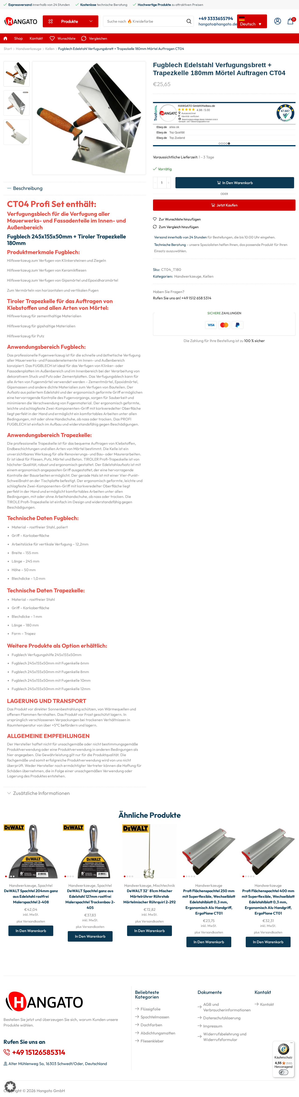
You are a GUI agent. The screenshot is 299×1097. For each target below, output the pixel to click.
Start (8, 48)
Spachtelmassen (155, 1016)
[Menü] (291, 1044)
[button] (278, 21)
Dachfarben (151, 1024)
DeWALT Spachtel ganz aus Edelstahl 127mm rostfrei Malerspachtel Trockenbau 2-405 (90, 899)
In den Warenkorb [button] (49, 848)
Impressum (212, 1026)
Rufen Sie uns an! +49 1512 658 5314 (182, 298)
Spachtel (45, 885)
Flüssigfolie (150, 1008)
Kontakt (267, 1004)
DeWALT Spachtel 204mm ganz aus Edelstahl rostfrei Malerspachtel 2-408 (31, 896)
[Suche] (189, 21)
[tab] (75, 188)
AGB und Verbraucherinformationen (227, 1007)
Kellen (49, 48)
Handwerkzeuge (28, 48)
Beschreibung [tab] (28, 188)
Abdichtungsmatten (158, 1033)
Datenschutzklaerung (222, 1017)
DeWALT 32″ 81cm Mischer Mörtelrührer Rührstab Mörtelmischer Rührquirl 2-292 (149, 896)
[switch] (283, 1072)
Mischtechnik (164, 885)
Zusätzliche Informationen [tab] (41, 793)
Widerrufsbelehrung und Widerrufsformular (224, 1036)
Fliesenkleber (152, 1040)
